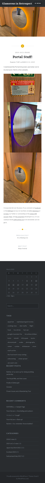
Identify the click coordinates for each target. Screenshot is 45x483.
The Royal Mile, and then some (16, 378)
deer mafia (23, 326)
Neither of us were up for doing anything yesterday (20, 373)
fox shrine (17, 330)
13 (18, 285)
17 (36, 285)
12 (13, 285)
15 (27, 285)
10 (36, 281)
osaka (21, 342)
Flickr (10, 217)
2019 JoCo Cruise (22, 52)
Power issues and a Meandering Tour (18, 391)
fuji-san (26, 330)
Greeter (9, 387)
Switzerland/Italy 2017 (13, 456)
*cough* (17, 415)
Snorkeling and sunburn (25, 411)
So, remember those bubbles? (23, 424)
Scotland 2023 (11, 452)
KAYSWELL (10, 407)
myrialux (6, 214)
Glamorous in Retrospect (17, 3)
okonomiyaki (12, 342)
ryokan (17, 346)
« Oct (8, 296)
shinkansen (26, 346)
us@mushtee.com (18, 219)
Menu (39, 3)
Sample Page (20, 407)
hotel (9, 338)
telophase (36, 211)
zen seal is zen (12, 363)
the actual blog (19, 217)
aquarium (11, 322)
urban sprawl (22, 359)
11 (9, 285)
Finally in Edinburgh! (13, 383)
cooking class (12, 326)
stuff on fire (12, 350)
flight (31, 326)
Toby (18, 62)
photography (30, 342)
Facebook (38, 208)
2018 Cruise (10, 439)
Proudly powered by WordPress (17, 476)
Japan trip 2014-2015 (13, 448)
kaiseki (16, 338)
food (9, 330)
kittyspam (24, 338)
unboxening (12, 359)
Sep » (12, 296)
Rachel (8, 424)
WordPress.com (23, 478)
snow (34, 346)
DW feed (10, 211)
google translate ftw (15, 334)
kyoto (33, 338)
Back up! (20, 419)
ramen (10, 346)
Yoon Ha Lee (10, 411)
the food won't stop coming (17, 355)
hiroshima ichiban (31, 334)
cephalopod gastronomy (25, 322)
